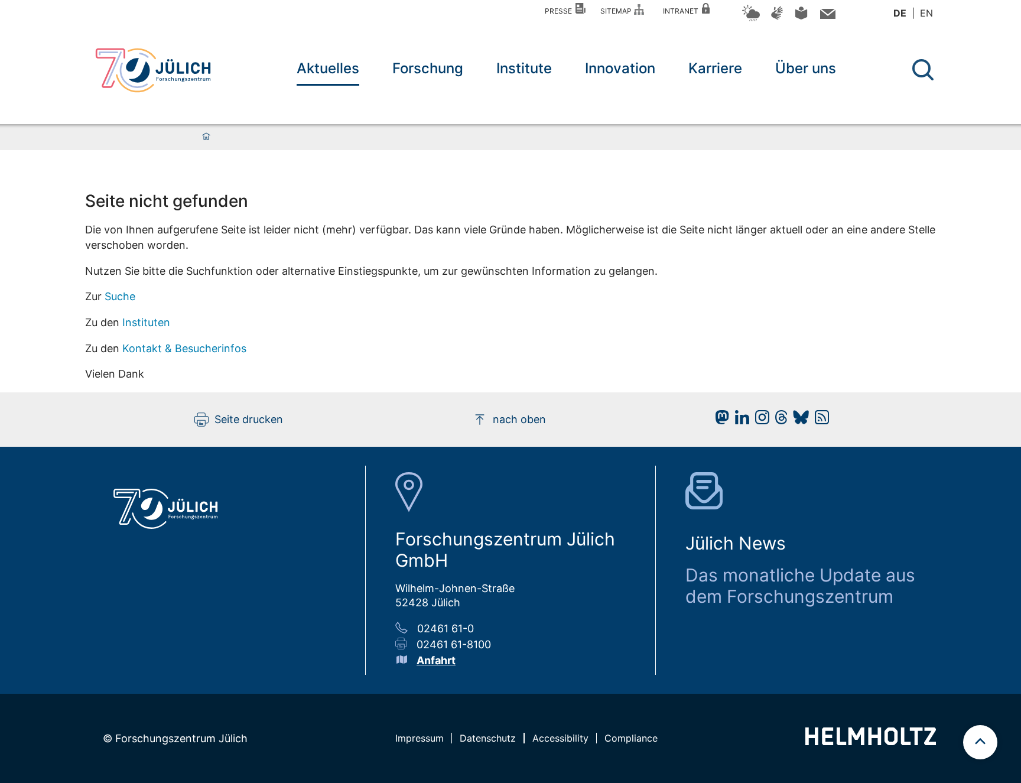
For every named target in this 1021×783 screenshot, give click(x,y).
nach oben (519, 419)
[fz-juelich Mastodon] (719, 420)
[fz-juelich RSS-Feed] (819, 420)
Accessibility (560, 738)
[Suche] (923, 69)
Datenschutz (488, 738)
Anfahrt (436, 660)
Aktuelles (328, 68)
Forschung (427, 68)
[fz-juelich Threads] (778, 420)
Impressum (419, 738)
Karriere (715, 68)
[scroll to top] (980, 742)
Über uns (805, 68)
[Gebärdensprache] (777, 18)
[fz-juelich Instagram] (759, 420)
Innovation (620, 68)
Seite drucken (248, 419)
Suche (120, 296)
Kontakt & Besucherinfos (184, 348)
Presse (560, 11)
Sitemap (617, 11)
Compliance (631, 738)
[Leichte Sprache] (801, 17)
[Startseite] (206, 137)
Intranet (682, 11)
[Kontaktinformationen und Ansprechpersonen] (826, 16)
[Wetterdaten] (751, 19)
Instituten (146, 322)
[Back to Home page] (153, 70)
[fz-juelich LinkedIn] (739, 420)
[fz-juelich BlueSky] (798, 420)
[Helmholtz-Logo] (870, 741)
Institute (524, 68)
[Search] (924, 70)
